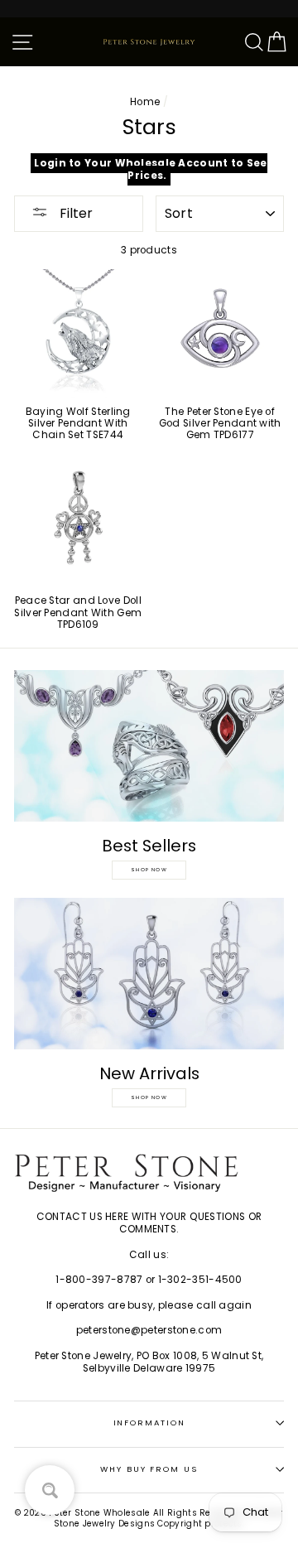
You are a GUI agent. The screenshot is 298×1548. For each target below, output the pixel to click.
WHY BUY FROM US (149, 1469)
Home (145, 102)
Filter (74, 213)
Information (149, 1422)
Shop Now (149, 869)
